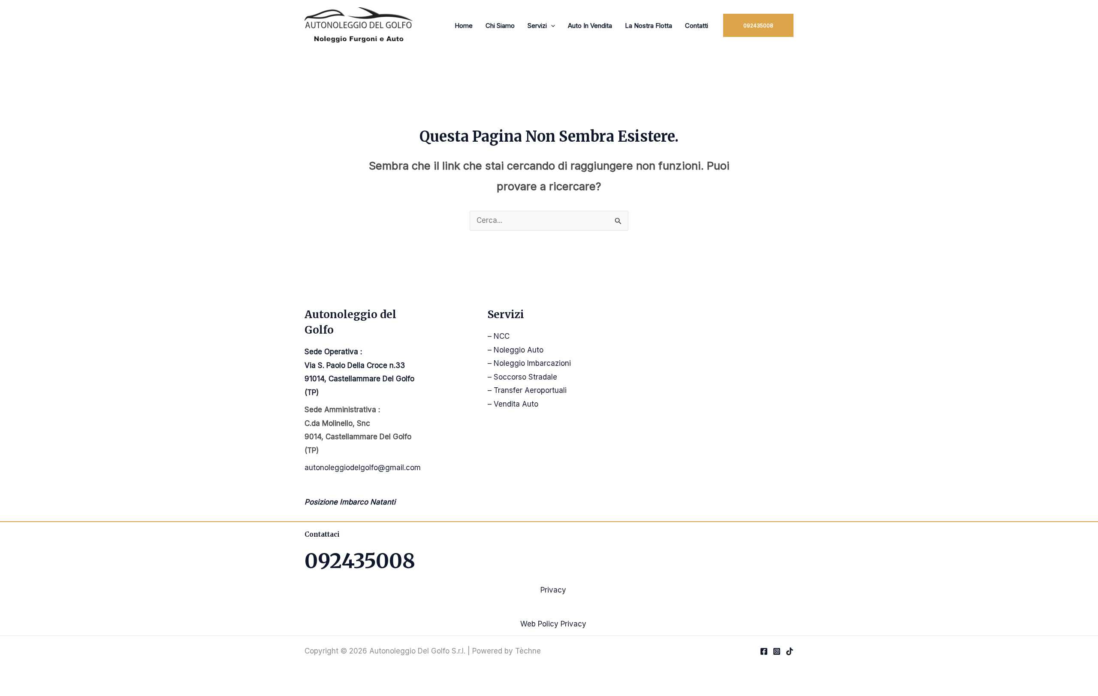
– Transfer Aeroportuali (527, 390)
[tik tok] (789, 651)
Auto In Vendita (590, 25)
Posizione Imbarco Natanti (350, 502)
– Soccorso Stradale (522, 377)
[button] (551, 25)
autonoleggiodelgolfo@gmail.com (363, 467)
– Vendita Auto (513, 404)
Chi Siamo (500, 25)
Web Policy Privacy (553, 624)
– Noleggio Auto (515, 350)
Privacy (553, 590)
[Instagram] (777, 651)
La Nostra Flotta (648, 25)
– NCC (499, 336)
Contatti (696, 25)
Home (464, 25)
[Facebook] (764, 651)
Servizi (537, 25)
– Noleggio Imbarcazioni (529, 363)
